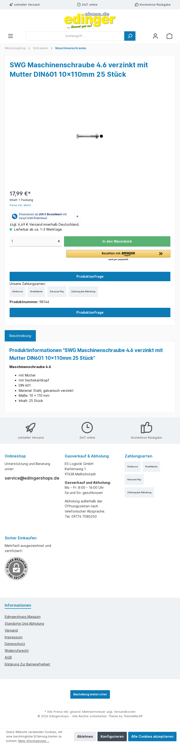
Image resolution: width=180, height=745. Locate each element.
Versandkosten (124, 711)
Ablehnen (85, 736)
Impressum (13, 637)
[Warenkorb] (169, 36)
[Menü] (10, 36)
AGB (8, 657)
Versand (11, 630)
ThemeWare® (133, 716)
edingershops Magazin (23, 617)
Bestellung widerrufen (90, 694)
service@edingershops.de (30, 478)
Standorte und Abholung (24, 623)
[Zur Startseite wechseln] (90, 20)
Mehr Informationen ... (33, 741)
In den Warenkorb (117, 241)
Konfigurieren (112, 736)
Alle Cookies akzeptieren (152, 736)
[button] (118, 255)
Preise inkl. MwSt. (21, 205)
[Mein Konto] (155, 36)
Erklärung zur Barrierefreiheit (27, 664)
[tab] (20, 335)
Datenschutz (15, 644)
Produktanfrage (90, 276)
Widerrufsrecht (17, 651)
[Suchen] (129, 36)
